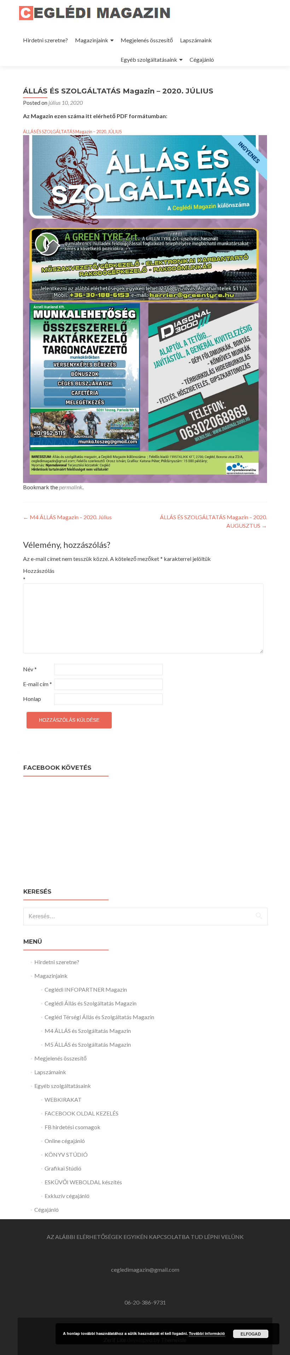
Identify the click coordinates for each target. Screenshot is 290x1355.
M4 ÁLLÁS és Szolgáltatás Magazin (88, 1030)
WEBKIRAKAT (63, 1099)
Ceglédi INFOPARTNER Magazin (86, 989)
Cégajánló (202, 59)
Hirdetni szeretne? (45, 40)
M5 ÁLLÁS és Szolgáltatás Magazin (88, 1044)
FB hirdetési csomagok (72, 1127)
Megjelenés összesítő (147, 40)
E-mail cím (37, 683)
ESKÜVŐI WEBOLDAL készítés (83, 1182)
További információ (207, 1333)
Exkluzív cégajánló (67, 1195)
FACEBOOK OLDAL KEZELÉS (81, 1113)
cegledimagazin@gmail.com (145, 1269)
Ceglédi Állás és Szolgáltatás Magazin (91, 1003)
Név (30, 669)
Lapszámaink (196, 40)
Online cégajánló (65, 1140)
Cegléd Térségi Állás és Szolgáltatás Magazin (99, 1017)
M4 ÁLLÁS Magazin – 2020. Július (67, 517)
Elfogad (250, 1334)
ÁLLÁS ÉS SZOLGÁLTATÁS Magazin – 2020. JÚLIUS (72, 131)
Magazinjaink (91, 40)
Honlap (32, 698)
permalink (70, 487)
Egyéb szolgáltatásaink (149, 59)
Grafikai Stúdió (63, 1168)
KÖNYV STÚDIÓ (66, 1154)
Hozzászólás (38, 574)
